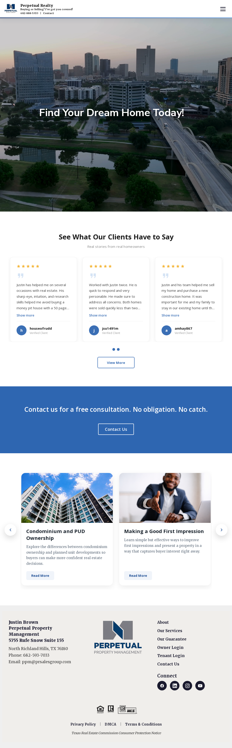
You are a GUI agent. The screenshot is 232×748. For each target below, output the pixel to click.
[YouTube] (200, 685)
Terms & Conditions (143, 724)
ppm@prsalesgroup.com (46, 661)
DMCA (110, 724)
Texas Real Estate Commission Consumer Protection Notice (116, 733)
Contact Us (116, 429)
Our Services (169, 630)
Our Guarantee (171, 639)
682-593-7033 (36, 655)
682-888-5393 (29, 13)
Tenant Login (171, 655)
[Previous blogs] (10, 530)
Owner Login (170, 647)
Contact (48, 13)
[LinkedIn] (174, 685)
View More (116, 362)
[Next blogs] (221, 530)
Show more (25, 315)
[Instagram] (187, 685)
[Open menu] (222, 9)
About (163, 622)
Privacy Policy (83, 724)
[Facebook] (162, 685)
